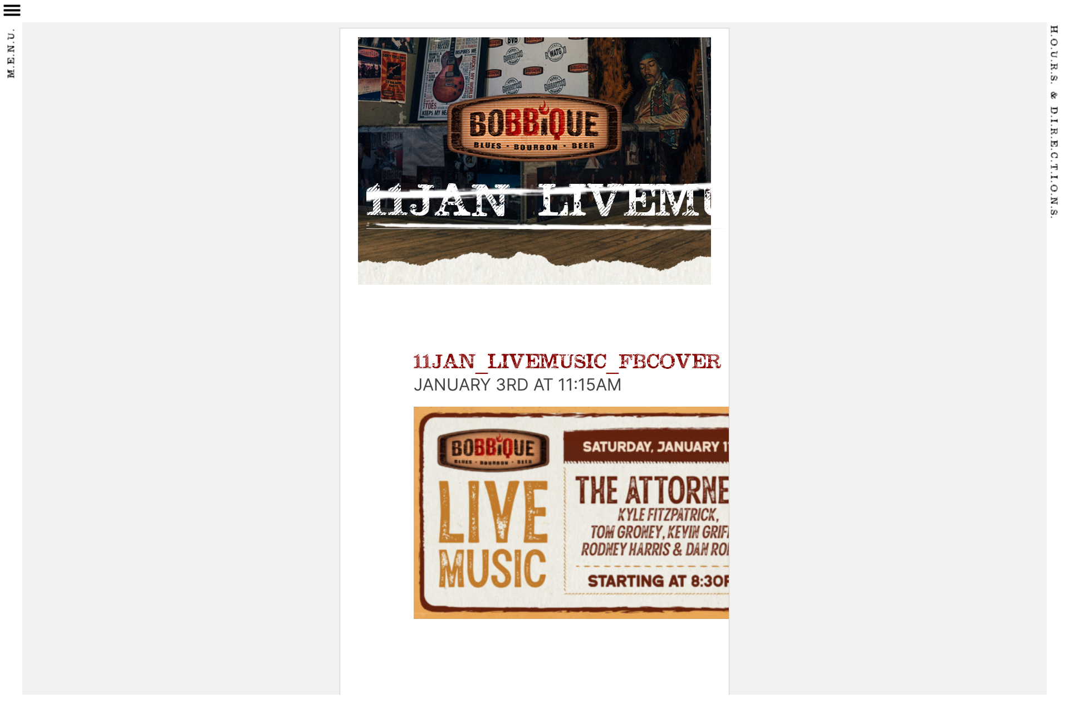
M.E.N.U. (12, 53)
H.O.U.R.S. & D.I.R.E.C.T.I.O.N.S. (1053, 123)
